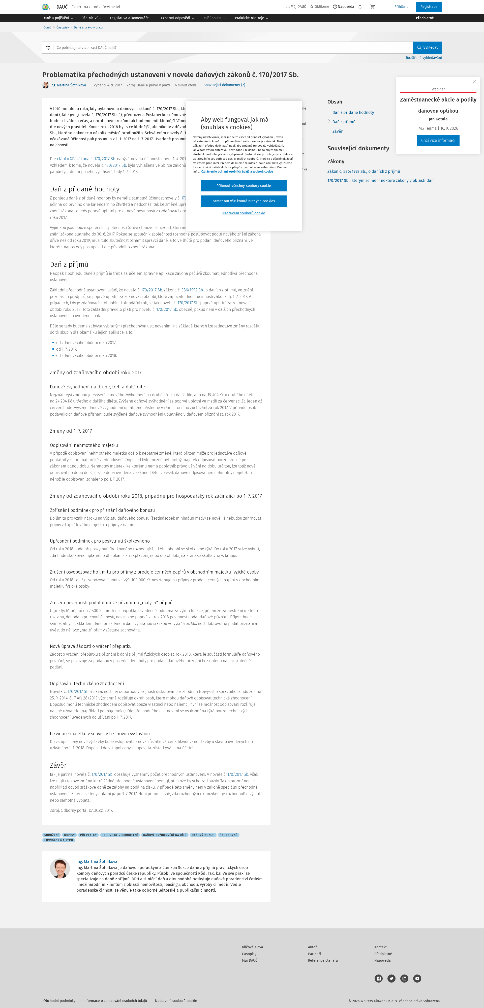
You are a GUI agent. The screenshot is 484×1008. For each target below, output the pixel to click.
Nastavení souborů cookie (176, 1001)
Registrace (428, 7)
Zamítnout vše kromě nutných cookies (244, 201)
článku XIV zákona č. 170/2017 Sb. (86, 158)
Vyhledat (431, 47)
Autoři (313, 947)
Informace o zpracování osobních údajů (115, 1001)
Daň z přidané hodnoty (353, 112)
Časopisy (62, 27)
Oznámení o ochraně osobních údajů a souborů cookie (237, 171)
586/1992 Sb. (193, 290)
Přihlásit (401, 7)
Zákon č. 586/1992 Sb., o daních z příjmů (363, 171)
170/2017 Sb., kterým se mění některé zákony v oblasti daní (381, 180)
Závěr (337, 131)
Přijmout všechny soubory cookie (244, 186)
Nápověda (346, 7)
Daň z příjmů (343, 121)
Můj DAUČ (249, 960)
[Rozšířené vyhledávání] (47, 47)
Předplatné (383, 954)
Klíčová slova (252, 947)
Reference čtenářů (323, 960)
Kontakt (380, 947)
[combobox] (242, 48)
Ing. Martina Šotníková (68, 85)
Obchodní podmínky (59, 1001)
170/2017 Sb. (116, 165)
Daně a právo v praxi (88, 27)
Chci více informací (438, 140)
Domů (47, 27)
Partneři (314, 954)
